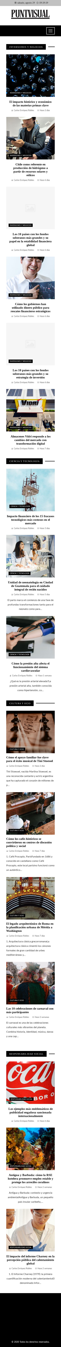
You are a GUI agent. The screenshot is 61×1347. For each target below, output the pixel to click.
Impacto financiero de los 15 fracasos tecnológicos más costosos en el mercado (30, 520)
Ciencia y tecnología (20, 506)
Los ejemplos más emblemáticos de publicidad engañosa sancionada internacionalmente (30, 1112)
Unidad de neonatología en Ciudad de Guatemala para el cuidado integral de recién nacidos (30, 586)
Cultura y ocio (17, 749)
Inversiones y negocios (20, 93)
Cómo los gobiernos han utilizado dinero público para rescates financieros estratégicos (30, 307)
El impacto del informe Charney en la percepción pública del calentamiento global (30, 1260)
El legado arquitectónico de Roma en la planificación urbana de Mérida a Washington (29, 927)
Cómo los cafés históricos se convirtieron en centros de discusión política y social (29, 842)
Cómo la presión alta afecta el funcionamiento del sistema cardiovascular (30, 667)
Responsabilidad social (21, 1099)
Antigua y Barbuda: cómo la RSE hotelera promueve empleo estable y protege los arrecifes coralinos (30, 1178)
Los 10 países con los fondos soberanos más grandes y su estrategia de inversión (30, 374)
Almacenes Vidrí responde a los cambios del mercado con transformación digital (31, 440)
